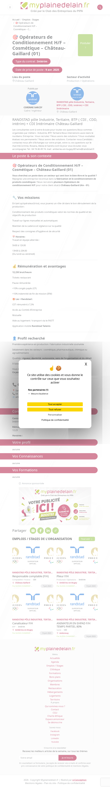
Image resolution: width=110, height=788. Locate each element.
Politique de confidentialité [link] (55, 419)
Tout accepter (55, 404)
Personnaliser (55, 414)
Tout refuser (55, 409)
